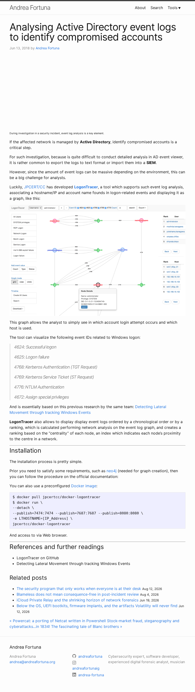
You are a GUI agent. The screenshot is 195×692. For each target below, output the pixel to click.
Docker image (83, 485)
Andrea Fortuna (30, 7)
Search (157, 7)
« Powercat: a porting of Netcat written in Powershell (58, 620)
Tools (172, 7)
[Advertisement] (97, 91)
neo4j (112, 470)
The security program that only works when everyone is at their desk (79, 588)
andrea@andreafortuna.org (32, 662)
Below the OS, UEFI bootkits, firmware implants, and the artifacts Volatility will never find (97, 605)
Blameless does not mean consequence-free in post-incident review (78, 594)
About (140, 7)
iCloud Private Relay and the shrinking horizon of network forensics (77, 600)
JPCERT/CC (34, 187)
